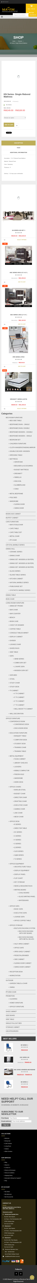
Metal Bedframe (16, 493)
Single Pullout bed (14, 1023)
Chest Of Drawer (17, 625)
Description (18, 143)
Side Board (10, 1015)
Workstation (15, 975)
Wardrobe (14, 501)
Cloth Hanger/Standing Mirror (22, 447)
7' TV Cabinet (19, 705)
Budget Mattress (21, 469)
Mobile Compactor (21, 770)
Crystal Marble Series (15, 545)
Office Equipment (17, 864)
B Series (17, 824)
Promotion (10, 996)
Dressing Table (16, 455)
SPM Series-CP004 (18, 357)
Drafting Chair (20, 801)
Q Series (17, 847)
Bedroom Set (15, 440)
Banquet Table (20, 736)
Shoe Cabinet (11, 1011)
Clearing (13, 999)
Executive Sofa (20, 913)
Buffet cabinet (12, 518)
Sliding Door (19, 504)
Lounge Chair (15, 644)
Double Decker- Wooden (20, 451)
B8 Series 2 (24, 1082)
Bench (12, 617)
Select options (21, 239)
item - (31, 9)
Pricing (6, 114)
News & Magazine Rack (23, 886)
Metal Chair (14, 536)
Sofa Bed (13, 675)
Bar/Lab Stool (20, 790)
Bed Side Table (16, 420)
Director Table (20, 828)
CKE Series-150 (24, 1057)
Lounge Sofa (19, 917)
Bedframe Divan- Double (20, 428)
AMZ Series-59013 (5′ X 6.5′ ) (18, 272)
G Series (17, 836)
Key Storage (19, 882)
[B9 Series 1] (8, 1047)
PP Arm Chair (11, 992)
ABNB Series (19, 659)
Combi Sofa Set (20, 662)
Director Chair (20, 797)
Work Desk (18, 782)
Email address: (6, 1121)
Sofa (12, 656)
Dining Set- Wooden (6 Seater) (22, 563)
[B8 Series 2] (8, 1084)
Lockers (17, 766)
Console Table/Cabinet (19, 633)
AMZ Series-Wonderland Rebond (24, 1069)
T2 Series (18, 859)
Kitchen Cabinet (16, 578)
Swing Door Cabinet (22, 967)
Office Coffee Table (22, 920)
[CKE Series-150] (8, 1059)
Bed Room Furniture (14, 417)
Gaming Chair (19, 809)
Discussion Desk (21, 728)
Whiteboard (24, 900)
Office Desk (14, 821)
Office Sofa (14, 906)
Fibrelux (17, 477)
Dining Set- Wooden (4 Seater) (22, 559)
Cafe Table (14, 528)
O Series (17, 843)
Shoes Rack (14, 648)
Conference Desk (21, 724)
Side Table (14, 652)
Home (13, 41)
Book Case (14, 621)
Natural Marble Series (19, 582)
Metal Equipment (16, 756)
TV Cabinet (14, 690)
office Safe (19, 948)
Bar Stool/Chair (16, 524)
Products (20, 41)
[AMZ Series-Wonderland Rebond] (8, 1071)
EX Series (18, 832)
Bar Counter (15, 613)
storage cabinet (13, 1027)
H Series (17, 840)
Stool (12, 679)
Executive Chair (21, 805)
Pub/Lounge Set (16, 586)
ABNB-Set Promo (16, 606)
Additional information (18, 152)
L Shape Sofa (19, 666)
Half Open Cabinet (21, 944)
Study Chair (15, 683)
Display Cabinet (16, 636)
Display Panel (20, 874)
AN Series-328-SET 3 (18, 230)
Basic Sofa (18, 909)
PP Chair (13, 540)
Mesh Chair (18, 816)
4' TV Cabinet (19, 693)
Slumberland (19, 485)
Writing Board (20, 890)
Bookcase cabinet (13, 514)
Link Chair (18, 813)
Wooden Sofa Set (21, 670)
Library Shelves (21, 763)
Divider (13, 640)
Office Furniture (13, 718)
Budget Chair (19, 793)
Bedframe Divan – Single (20, 424)
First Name (5, 1118)
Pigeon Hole (19, 774)
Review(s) (15, 101)
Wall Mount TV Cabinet (23, 709)
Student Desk (20, 743)
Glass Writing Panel (27, 896)
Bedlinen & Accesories (23, 466)
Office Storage (16, 925)
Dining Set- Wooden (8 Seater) (22, 567)
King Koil (17, 481)
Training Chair (20, 747)
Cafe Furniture (12, 522)
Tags (18, 147)
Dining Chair (15, 555)
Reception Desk (16, 971)
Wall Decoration (17, 713)
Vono (16, 489)
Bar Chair (14, 610)
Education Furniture (18, 733)
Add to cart (9, 124)
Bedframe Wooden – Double (21, 432)
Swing (12, 987)
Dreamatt (18, 473)
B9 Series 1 (24, 1045)
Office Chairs (15, 787)
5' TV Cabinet (19, 697)
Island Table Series (18, 575)
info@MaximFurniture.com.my (12, 1256)
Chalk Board (24, 893)
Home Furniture (16, 1003)
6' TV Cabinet (19, 701)
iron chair (10, 599)
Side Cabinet (19, 959)
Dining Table (11, 595)
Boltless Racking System (24, 928)
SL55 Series (18, 851)
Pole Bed (13, 497)
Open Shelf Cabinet (22, 951)
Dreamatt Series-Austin (18, 399)
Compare (17, 126)
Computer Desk (20, 740)
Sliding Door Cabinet (22, 963)
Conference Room (17, 721)
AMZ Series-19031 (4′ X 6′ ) (18, 314)
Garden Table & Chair (18, 983)
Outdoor (9, 980)
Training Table (20, 751)
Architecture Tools (22, 867)
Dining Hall (10, 549)
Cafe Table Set (16, 532)
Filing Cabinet (20, 759)
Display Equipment (21, 870)
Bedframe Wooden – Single (21, 436)
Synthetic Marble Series (20, 590)
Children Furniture (18, 443)
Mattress (14, 459)
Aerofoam (18, 462)
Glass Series (15, 571)
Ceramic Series (16, 552)
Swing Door (19, 508)
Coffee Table (15, 629)
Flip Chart (18, 878)
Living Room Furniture (15, 603)
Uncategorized (12, 1031)
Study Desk (14, 686)
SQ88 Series (19, 855)
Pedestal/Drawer (21, 955)
